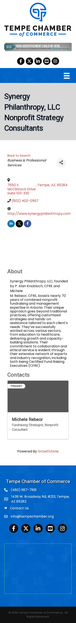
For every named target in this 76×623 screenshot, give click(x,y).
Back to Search (18, 155)
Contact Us (19, 508)
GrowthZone (48, 451)
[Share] (61, 162)
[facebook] (27, 223)
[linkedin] (11, 223)
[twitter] (19, 223)
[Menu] (67, 76)
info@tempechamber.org (32, 516)
